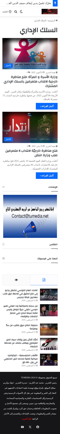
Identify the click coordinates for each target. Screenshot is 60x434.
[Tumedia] (50, 11)
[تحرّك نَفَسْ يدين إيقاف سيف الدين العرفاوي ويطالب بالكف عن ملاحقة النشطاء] (49, 344)
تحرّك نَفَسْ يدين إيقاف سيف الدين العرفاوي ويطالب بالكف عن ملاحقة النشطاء (21, 343)
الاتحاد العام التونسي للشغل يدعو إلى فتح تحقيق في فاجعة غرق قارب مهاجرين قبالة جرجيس (20, 293)
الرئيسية (52, 20)
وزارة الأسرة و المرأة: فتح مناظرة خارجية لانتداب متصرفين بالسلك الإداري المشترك (31, 81)
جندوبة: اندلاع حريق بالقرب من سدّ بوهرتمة (22, 327)
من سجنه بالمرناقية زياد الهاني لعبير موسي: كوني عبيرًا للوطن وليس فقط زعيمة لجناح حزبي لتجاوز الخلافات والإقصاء (21, 311)
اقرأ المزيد (26, 419)
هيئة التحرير (50, 72)
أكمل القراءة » (47, 106)
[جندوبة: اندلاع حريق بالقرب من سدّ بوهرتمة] (49, 330)
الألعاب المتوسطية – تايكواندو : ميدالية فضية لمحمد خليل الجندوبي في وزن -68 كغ (21, 358)
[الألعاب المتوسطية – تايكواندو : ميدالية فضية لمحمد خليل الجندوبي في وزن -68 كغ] (49, 360)
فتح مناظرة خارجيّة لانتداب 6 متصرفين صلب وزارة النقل (31, 153)
